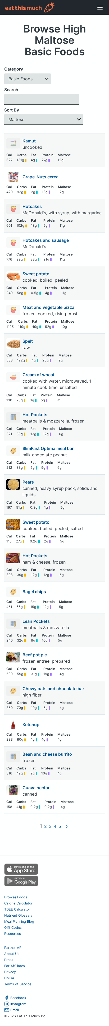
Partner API (13, 948)
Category (13, 69)
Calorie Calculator (18, 903)
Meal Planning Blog (19, 921)
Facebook (18, 998)
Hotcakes (32, 206)
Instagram (18, 1004)
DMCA (9, 978)
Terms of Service (17, 984)
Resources (12, 934)
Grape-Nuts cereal (41, 176)
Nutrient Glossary (18, 915)
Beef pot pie (35, 654)
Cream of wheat (39, 374)
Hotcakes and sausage (46, 240)
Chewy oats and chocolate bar (53, 688)
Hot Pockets (35, 414)
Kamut (29, 140)
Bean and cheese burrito (47, 754)
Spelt (28, 341)
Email (14, 1010)
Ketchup (30, 724)
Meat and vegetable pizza (48, 307)
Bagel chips (34, 591)
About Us (11, 954)
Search (11, 89)
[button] (27, 78)
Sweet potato (36, 273)
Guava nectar (36, 787)
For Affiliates (14, 966)
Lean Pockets (36, 621)
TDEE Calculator (17, 909)
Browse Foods (15, 897)
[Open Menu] (100, 7)
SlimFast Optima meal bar (48, 448)
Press (8, 960)
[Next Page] (66, 826)
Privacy (10, 972)
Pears (28, 482)
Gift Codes (13, 928)
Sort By (11, 110)
